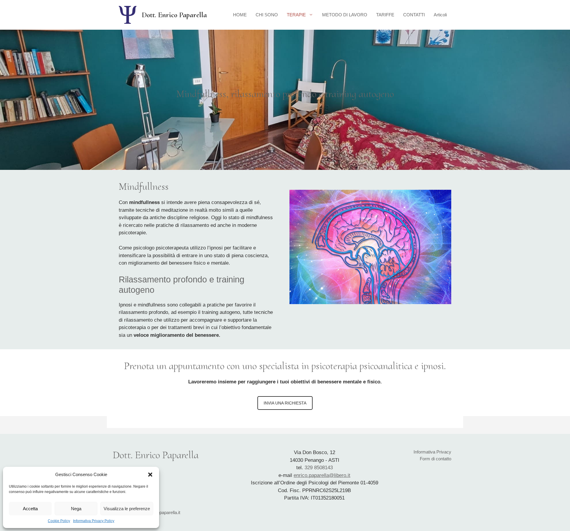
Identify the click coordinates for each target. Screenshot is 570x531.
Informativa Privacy (432, 451)
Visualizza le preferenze (127, 508)
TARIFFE (385, 14)
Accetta (30, 508)
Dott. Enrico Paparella (174, 14)
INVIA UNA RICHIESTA (285, 403)
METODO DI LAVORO (344, 14)
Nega (76, 508)
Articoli (440, 14)
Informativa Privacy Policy (93, 521)
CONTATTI (414, 14)
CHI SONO (267, 14)
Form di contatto (435, 458)
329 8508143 (319, 467)
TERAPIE (296, 14)
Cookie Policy (59, 521)
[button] (150, 475)
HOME (240, 14)
